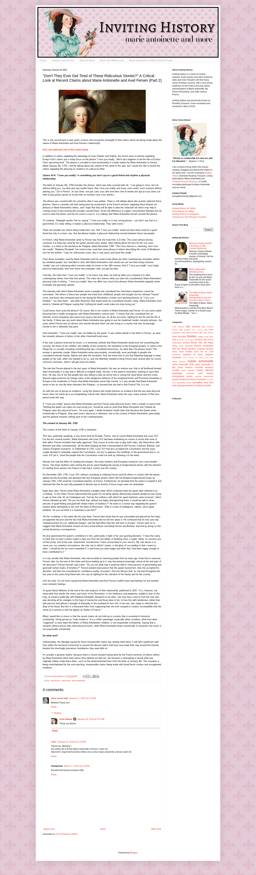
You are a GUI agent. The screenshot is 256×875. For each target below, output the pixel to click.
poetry (190, 376)
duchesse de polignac (185, 340)
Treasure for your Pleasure (184, 181)
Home (43, 60)
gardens (192, 349)
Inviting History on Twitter (184, 208)
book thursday (179, 336)
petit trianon (206, 373)
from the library (179, 349)
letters (174, 352)
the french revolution (196, 379)
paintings (177, 373)
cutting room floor (205, 337)
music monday (188, 370)
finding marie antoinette (182, 346)
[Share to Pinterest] (97, 676)
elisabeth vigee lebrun (204, 340)
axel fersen (55, 681)
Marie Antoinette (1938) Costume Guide (151, 60)
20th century (185, 330)
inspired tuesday (205, 349)
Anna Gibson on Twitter (183, 211)
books (191, 336)
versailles (197, 382)
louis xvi (198, 351)
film (201, 342)
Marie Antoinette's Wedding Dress (197, 270)
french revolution (203, 345)
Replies (57, 713)
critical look (66, 681)
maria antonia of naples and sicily (197, 358)
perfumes (191, 373)
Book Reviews (87, 60)
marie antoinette (78, 681)
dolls (174, 340)
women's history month (198, 385)
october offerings (204, 370)
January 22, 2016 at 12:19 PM (72, 742)
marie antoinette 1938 (183, 364)
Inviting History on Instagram (185, 214)
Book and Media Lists (112, 60)
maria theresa (178, 361)
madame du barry (193, 354)
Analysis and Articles (63, 60)
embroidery (177, 343)
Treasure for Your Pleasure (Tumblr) (189, 217)
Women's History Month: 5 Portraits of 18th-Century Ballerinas (200, 246)
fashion (186, 343)
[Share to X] (91, 676)
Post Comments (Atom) (66, 834)
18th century (192, 326)
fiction (194, 342)
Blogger (133, 853)
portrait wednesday (204, 376)
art (200, 332)
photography (178, 376)
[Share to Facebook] (94, 676)
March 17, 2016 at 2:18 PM (76, 766)
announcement (192, 333)
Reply (54, 707)
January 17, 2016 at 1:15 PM (82, 698)
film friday (208, 343)
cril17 (54, 742)
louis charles (185, 351)
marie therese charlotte (190, 367)
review (182, 379)
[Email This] (84, 676)
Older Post (156, 829)
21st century (197, 330)
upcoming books (184, 383)
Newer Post (49, 829)
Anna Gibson (65, 719)
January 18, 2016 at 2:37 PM (90, 719)
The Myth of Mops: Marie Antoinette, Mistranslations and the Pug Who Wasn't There (200, 296)
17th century (178, 327)
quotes (175, 379)
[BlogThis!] (88, 676)
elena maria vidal (59, 698)
